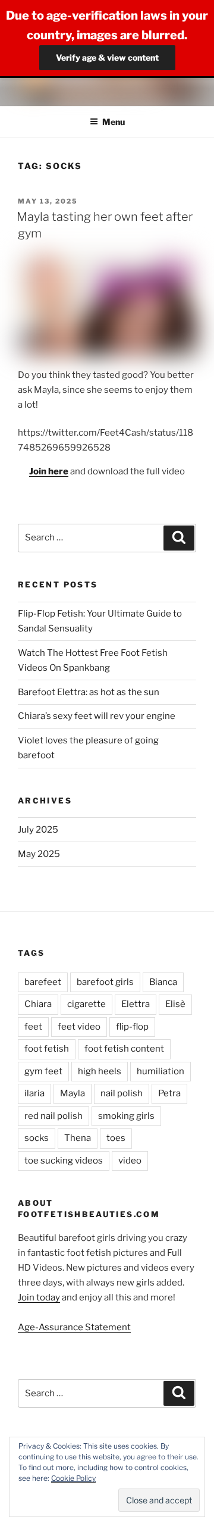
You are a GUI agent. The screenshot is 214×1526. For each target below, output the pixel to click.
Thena (77, 1138)
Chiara (38, 1004)
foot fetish (46, 1048)
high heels (99, 1071)
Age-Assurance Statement (74, 1327)
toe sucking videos (63, 1160)
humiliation (160, 1071)
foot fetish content (124, 1048)
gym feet (43, 1071)
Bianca (163, 982)
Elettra (135, 1004)
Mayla (72, 1093)
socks (36, 1138)
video (129, 1160)
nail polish (121, 1093)
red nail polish (53, 1116)
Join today (39, 1297)
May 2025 (39, 854)
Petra (169, 1093)
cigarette (86, 1004)
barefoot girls (105, 982)
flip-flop (132, 1026)
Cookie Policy (73, 1478)
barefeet (42, 982)
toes (115, 1138)
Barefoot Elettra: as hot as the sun (88, 692)
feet (33, 1026)
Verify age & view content (107, 57)
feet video (79, 1026)
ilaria (34, 1093)
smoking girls (126, 1116)
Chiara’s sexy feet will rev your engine (96, 716)
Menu (113, 122)
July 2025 (38, 829)
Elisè (175, 1004)
